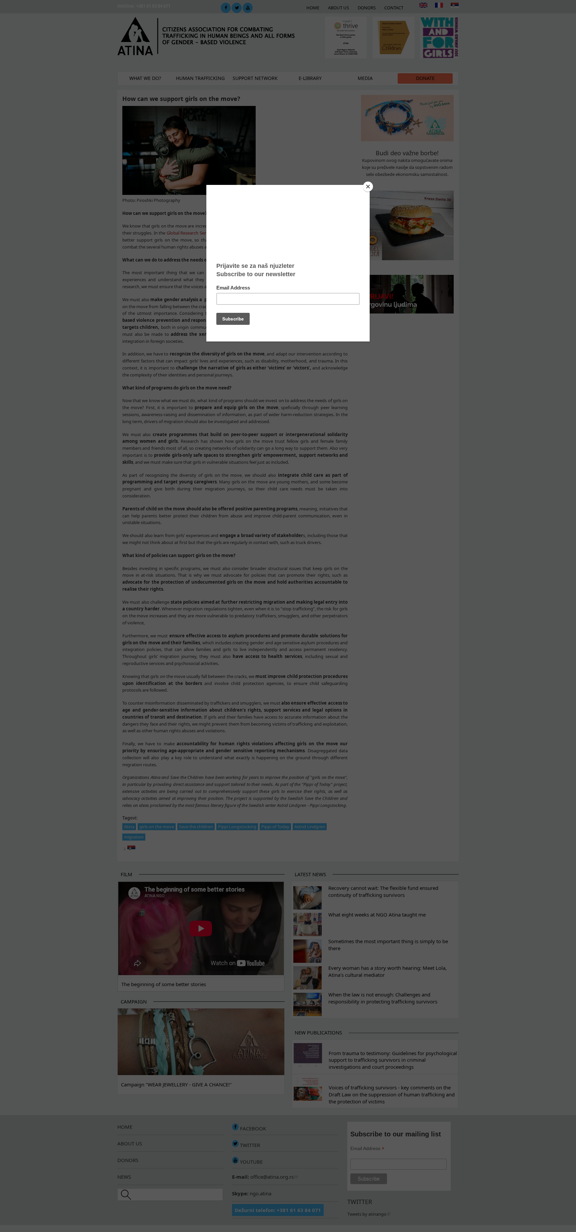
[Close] (368, 187)
